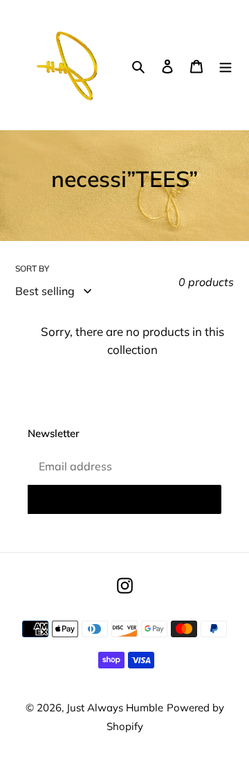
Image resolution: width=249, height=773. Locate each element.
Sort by (32, 268)
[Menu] (225, 64)
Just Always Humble (114, 707)
